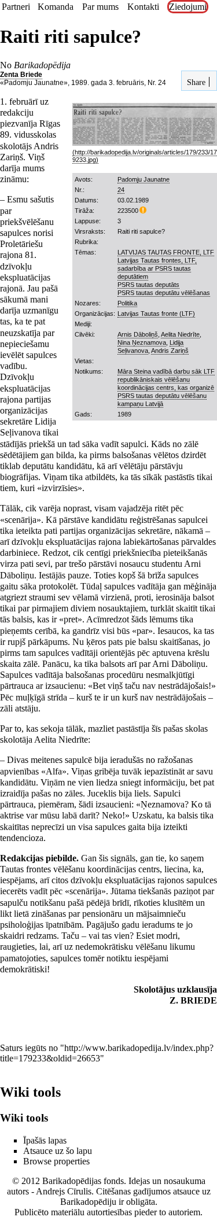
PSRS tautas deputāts (148, 284)
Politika (127, 303)
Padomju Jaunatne (143, 179)
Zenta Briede (21, 75)
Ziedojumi (188, 7)
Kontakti (143, 7)
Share (195, 82)
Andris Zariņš (170, 350)
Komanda (55, 7)
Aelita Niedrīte (180, 334)
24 (120, 189)
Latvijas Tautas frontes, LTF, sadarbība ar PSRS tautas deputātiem (157, 268)
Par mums (100, 7)
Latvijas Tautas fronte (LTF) (156, 313)
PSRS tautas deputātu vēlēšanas (163, 292)
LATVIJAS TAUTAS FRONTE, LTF (165, 252)
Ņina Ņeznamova (141, 342)
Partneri (16, 7)
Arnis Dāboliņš (137, 334)
